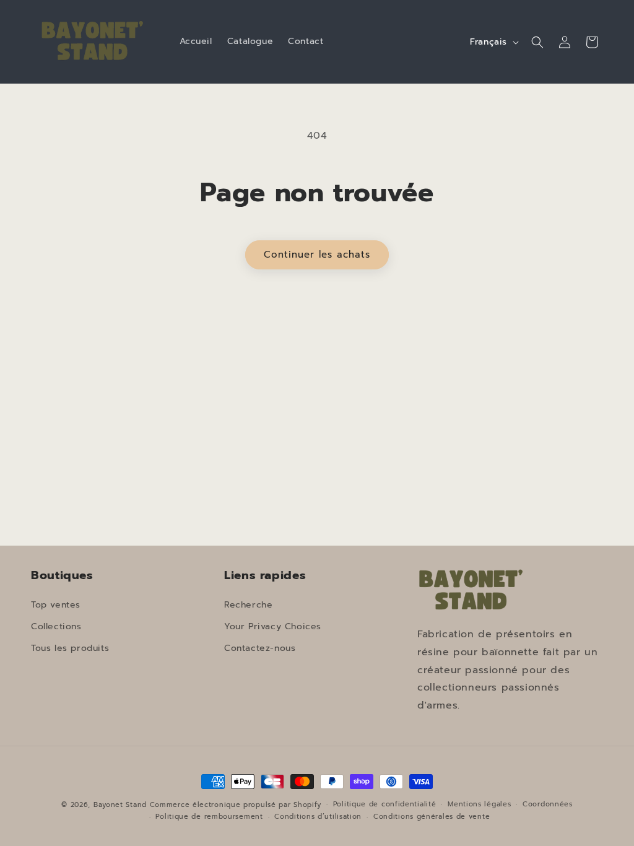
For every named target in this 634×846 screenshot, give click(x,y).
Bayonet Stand (120, 805)
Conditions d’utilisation (318, 816)
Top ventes (55, 604)
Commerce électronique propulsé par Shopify (235, 805)
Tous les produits (70, 648)
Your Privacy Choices (272, 626)
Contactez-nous (259, 648)
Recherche (248, 604)
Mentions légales (479, 804)
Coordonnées (548, 804)
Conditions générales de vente (431, 816)
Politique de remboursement (209, 816)
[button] (537, 42)
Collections (56, 626)
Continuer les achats (317, 254)
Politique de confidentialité (384, 804)
